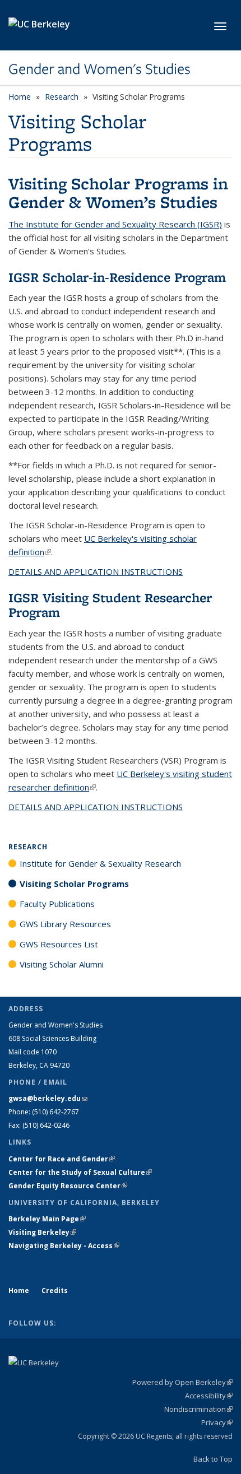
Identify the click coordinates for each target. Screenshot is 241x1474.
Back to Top (213, 1459)
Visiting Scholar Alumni (62, 964)
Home (19, 96)
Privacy (217, 1422)
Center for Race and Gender (61, 1159)
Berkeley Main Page (47, 1219)
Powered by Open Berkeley (182, 1382)
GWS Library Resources (65, 923)
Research (61, 96)
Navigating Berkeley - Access (63, 1245)
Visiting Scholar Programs (74, 883)
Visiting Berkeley (42, 1232)
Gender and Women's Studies (99, 69)
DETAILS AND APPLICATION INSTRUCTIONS (95, 571)
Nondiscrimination (198, 1409)
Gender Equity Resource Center (67, 1186)
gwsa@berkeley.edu (47, 1098)
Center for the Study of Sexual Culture (80, 1172)
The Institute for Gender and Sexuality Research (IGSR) (115, 224)
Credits (54, 1290)
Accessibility (209, 1396)
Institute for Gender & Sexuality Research (100, 863)
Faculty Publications (57, 903)
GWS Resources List (59, 944)
